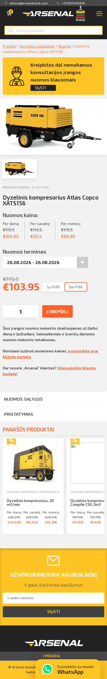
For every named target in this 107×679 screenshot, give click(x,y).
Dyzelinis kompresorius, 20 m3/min (30, 502)
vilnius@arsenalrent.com (28, 3)
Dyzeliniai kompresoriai (22, 491)
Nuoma (64, 46)
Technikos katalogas (37, 46)
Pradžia (9, 46)
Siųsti (40, 87)
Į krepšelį (57, 311)
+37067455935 (73, 3)
